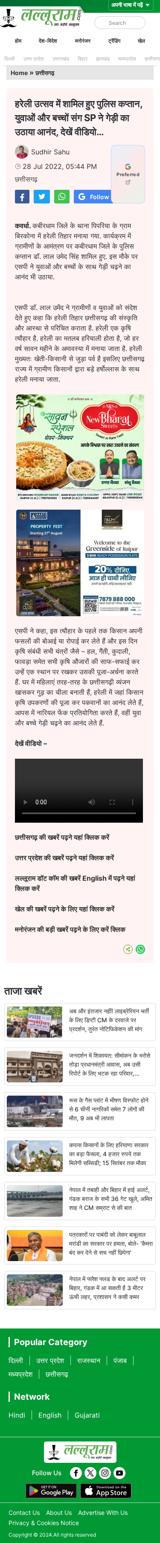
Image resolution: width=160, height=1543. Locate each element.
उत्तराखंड (60, 58)
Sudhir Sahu (50, 152)
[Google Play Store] (51, 1491)
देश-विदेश (48, 41)
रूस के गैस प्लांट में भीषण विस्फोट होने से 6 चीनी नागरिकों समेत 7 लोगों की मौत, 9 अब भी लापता (108, 1109)
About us (59, 1512)
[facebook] (76, 1473)
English (49, 1415)
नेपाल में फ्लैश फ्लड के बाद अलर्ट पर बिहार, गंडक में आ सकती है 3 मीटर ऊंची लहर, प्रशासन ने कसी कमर (107, 1287)
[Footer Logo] (80, 1452)
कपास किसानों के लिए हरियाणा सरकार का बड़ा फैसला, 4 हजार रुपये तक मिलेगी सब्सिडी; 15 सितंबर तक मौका (108, 1153)
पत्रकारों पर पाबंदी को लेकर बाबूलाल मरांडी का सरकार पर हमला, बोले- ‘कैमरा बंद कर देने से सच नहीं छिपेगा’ (111, 1243)
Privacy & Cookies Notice (44, 1522)
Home (19, 72)
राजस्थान (88, 1360)
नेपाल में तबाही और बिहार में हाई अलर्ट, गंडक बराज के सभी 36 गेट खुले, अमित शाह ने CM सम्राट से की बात (110, 1198)
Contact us (24, 1512)
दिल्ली (9, 58)
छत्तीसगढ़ (45, 72)
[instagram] (105, 1473)
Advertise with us (103, 1512)
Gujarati (87, 1415)
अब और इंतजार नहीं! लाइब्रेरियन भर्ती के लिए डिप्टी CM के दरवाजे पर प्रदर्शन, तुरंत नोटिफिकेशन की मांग (109, 1020)
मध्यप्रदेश (127, 58)
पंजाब (120, 1360)
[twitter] (90, 1473)
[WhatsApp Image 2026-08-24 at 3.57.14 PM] (80, 613)
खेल (141, 41)
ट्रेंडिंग (114, 41)
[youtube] (119, 1473)
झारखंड (103, 58)
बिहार (82, 58)
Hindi (17, 1415)
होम (18, 41)
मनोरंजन (82, 41)
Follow (99, 196)
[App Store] (105, 1491)
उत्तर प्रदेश (33, 58)
